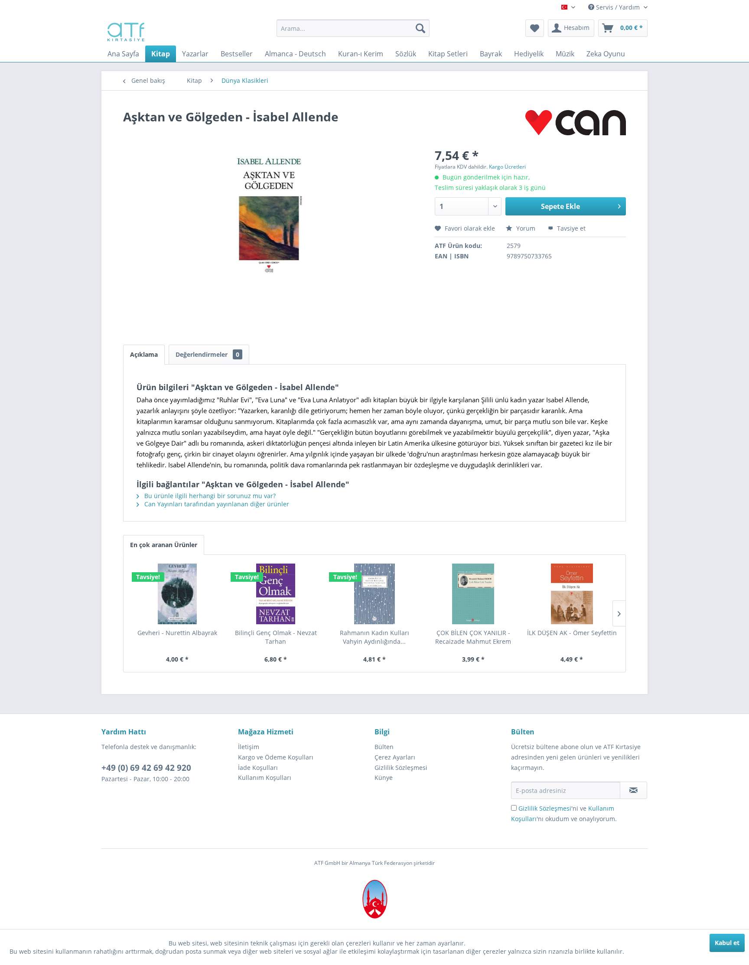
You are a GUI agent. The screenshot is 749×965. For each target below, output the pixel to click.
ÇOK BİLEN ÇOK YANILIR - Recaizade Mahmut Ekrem (473, 637)
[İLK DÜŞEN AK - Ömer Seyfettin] (572, 594)
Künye (383, 777)
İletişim (248, 747)
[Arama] (420, 28)
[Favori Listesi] (534, 28)
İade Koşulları (258, 767)
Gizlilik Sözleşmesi (400, 767)
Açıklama (144, 354)
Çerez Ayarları (394, 757)
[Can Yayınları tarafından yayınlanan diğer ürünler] (575, 125)
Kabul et (727, 943)
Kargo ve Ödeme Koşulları (275, 757)
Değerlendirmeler (207, 354)
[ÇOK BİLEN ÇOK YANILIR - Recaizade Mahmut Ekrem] (473, 594)
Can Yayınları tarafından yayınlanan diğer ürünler (216, 504)
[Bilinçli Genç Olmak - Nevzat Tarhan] (276, 594)
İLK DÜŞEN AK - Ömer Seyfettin (572, 633)
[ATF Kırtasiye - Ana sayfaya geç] (125, 30)
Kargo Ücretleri (507, 166)
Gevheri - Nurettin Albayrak (177, 633)
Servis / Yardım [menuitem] (618, 7)
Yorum (526, 228)
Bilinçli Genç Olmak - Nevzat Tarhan (276, 637)
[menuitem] (353, 28)
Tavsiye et (570, 228)
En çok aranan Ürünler (163, 545)
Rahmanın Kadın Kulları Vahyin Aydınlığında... (374, 637)
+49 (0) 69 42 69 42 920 (146, 767)
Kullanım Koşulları (264, 777)
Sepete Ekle (560, 206)
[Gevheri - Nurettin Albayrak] (177, 594)
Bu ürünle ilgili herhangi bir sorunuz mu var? (209, 496)
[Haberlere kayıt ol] (633, 790)
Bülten (384, 747)
